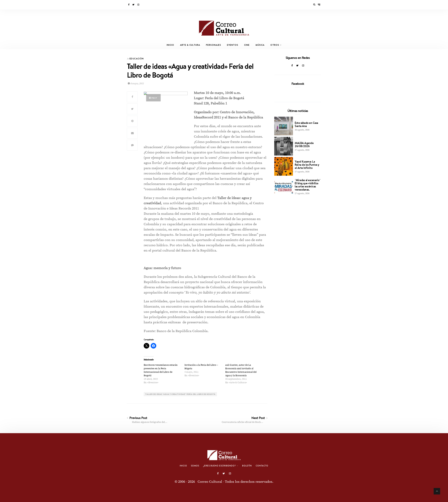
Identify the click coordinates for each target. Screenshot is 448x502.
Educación (137, 58)
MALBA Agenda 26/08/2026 (304, 144)
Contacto (262, 465)
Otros (274, 44)
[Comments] (132, 145)
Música (259, 44)
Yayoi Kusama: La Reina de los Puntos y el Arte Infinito (307, 165)
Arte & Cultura (190, 44)
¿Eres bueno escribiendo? (219, 465)
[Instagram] (138, 4)
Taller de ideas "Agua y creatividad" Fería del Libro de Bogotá (180, 394)
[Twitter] (133, 4)
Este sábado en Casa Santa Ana (306, 124)
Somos (195, 465)
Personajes (213, 44)
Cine (247, 44)
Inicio (170, 44)
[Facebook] (129, 4)
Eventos (232, 44)
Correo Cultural (210, 482)
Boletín (247, 465)
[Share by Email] (132, 133)
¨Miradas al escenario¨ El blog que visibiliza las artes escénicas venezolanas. (307, 184)
